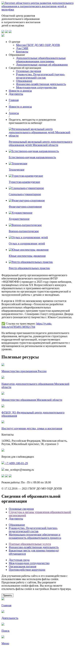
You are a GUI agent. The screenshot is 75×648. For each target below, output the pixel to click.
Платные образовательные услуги (30, 543)
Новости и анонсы (20, 90)
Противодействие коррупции (27, 569)
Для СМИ (22, 48)
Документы (16, 93)
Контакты (22, 51)
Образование (24, 80)
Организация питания (22, 566)
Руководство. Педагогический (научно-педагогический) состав (40, 76)
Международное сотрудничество (36, 87)
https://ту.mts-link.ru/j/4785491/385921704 (26, 325)
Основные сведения (28, 71)
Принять (7, 595)
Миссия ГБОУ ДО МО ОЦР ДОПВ (38, 45)
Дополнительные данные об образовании (42, 64)
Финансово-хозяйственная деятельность (41, 84)
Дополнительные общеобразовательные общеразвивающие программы (41, 60)
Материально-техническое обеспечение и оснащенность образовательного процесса (35, 536)
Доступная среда (19, 559)
